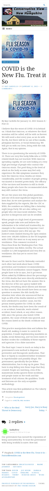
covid (15, 400)
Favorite (17, 467)
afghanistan (8, 477)
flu (18, 400)
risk (21, 400)
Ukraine (25, 473)
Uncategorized (10, 62)
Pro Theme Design (27, 486)
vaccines (27, 400)
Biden (15, 470)
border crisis (29, 475)
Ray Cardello (11, 86)
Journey (6, 467)
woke (41, 475)
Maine (40, 464)
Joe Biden (25, 470)
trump (15, 475)
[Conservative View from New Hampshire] (24, 16)
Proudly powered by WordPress (18, 483)
